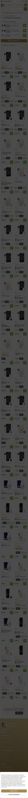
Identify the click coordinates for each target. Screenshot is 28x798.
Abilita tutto (14, 791)
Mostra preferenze (14, 794)
